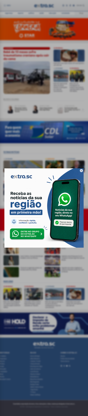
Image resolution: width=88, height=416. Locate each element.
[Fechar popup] (81, 170)
